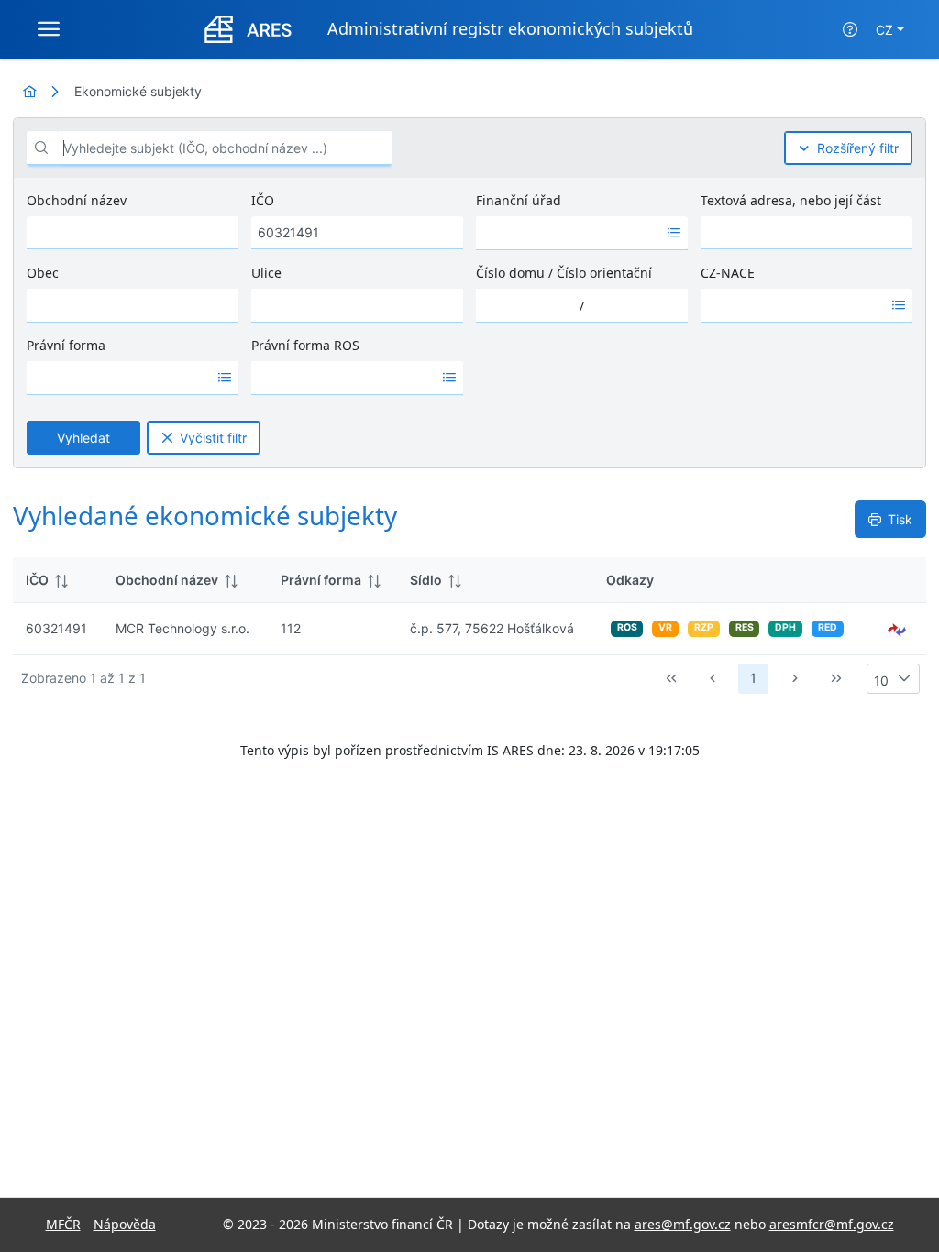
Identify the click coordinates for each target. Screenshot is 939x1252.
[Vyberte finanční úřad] (674, 232)
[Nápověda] (850, 29)
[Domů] (29, 91)
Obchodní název (77, 200)
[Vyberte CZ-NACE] (899, 305)
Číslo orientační (604, 272)
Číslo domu (510, 272)
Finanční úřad (518, 200)
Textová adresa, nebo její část (791, 200)
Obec (43, 272)
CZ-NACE (728, 272)
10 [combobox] (881, 680)
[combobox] (568, 232)
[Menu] (48, 29)
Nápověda (125, 1224)
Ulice (266, 272)
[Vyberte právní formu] (225, 377)
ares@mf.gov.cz (683, 1224)
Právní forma (66, 345)
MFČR (63, 1224)
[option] (568, 232)
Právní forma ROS (305, 345)
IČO (262, 200)
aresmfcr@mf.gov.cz (831, 1224)
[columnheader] (58, 580)
